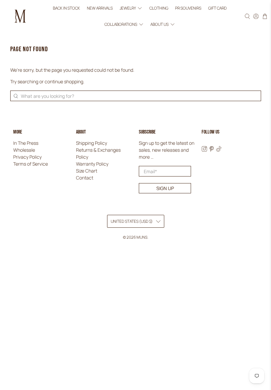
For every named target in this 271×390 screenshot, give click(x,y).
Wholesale (24, 150)
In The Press (25, 143)
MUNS (141, 237)
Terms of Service (30, 164)
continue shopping (64, 81)
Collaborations (120, 24)
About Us (159, 24)
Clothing (158, 8)
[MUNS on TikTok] (219, 150)
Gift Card (217, 8)
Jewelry (128, 8)
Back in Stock (66, 8)
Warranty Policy (92, 164)
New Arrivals (100, 8)
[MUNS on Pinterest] (211, 150)
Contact (84, 178)
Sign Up (165, 188)
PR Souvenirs (188, 8)
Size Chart (86, 171)
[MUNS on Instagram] (204, 150)
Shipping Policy (91, 143)
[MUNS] (20, 16)
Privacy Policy (27, 157)
